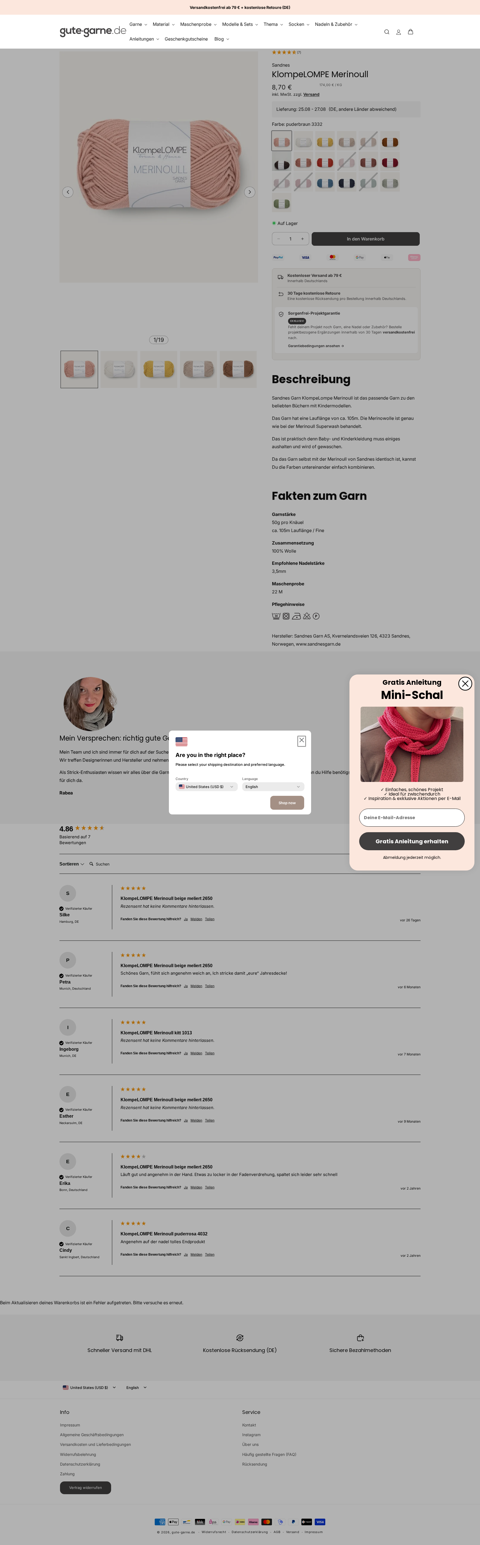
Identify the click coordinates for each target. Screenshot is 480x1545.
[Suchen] (386, 31)
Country (182, 779)
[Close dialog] (465, 684)
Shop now (287, 803)
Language (250, 779)
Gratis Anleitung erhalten (412, 841)
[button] (412, 32)
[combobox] (201, 786)
